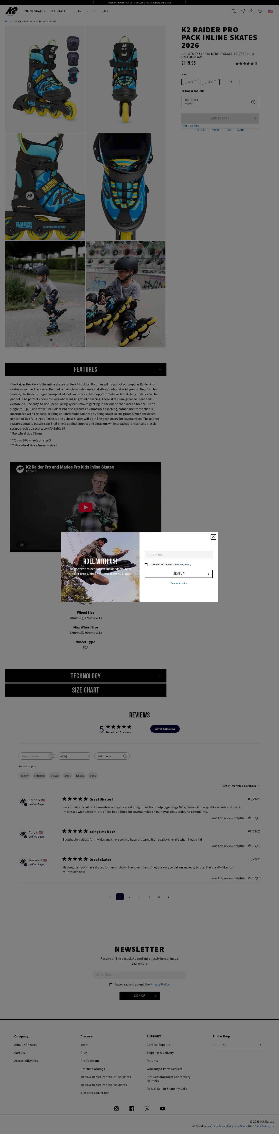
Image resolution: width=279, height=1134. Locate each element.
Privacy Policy (184, 564)
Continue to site (179, 583)
